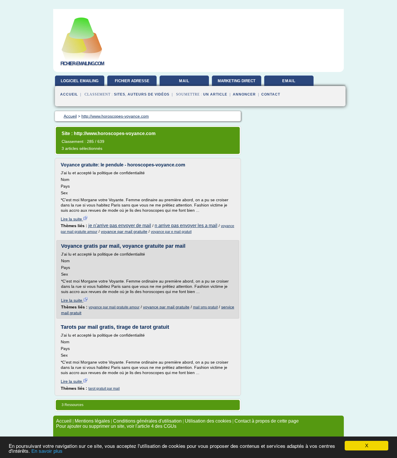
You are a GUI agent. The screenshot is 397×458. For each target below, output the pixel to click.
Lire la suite (72, 219)
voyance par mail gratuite (124, 231)
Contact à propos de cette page (267, 421)
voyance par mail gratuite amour (114, 307)
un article (215, 94)
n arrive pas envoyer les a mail (186, 225)
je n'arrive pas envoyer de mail (119, 225)
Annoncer (244, 94)
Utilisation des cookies (208, 421)
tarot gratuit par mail (104, 389)
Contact (270, 94)
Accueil (69, 94)
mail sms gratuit (205, 307)
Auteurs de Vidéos (148, 94)
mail (184, 81)
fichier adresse (132, 81)
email (289, 81)
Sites (119, 94)
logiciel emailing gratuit (80, 83)
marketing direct (236, 81)
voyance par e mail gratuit (171, 232)
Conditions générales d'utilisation (147, 421)
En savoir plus (46, 451)
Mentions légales (92, 421)
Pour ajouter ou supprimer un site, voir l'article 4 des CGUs (116, 426)
